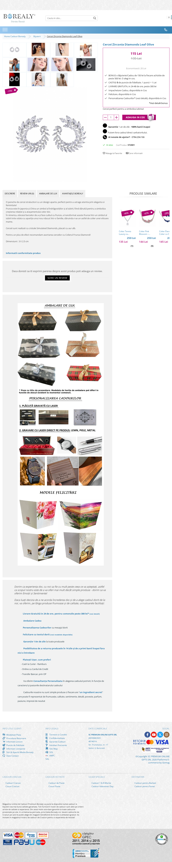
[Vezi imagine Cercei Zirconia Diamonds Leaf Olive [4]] (14, 64)
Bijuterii (37, 36)
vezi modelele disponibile (61, 634)
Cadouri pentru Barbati (145, 783)
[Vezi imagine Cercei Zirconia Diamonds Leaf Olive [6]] (62, 64)
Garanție (34, 641)
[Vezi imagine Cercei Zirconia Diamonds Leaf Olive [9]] (38, 79)
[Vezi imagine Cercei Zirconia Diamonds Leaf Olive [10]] (62, 79)
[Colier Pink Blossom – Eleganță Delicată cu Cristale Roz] (147, 218)
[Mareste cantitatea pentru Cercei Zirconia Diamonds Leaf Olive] (116, 117)
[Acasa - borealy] (19, 18)
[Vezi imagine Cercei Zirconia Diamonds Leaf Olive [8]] (14, 79)
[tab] (10, 193)
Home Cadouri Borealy (15, 36)
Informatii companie (15, 748)
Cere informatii (135, 153)
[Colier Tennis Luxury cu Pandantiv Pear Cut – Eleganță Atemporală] (127, 218)
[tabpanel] (50, 134)
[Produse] (5, 30)
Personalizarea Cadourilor (37, 627)
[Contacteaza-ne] (166, 29)
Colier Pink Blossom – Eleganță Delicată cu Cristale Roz (147, 232)
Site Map (53, 748)
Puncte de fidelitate (15, 745)
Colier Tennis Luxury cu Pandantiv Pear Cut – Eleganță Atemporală (126, 232)
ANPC (52, 755)
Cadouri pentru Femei (144, 786)
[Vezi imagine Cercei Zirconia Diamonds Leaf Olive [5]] (38, 64)
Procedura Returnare (16, 738)
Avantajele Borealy (72, 193)
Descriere (10, 193)
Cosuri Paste (54, 786)
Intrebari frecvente (58, 745)
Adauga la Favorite (113, 153)
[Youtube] (154, 735)
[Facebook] (147, 735)
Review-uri (27, 193)
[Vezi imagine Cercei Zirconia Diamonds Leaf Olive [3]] (86, 49)
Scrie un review (57, 277)
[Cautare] (95, 18)
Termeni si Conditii (58, 734)
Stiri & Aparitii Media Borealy (19, 752)
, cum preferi (37, 659)
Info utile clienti (12, 728)
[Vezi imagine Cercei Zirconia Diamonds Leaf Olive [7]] (86, 64)
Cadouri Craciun (13, 783)
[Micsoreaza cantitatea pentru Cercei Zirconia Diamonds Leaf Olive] (105, 117)
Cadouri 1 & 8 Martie (101, 783)
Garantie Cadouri (57, 741)
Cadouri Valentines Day (102, 786)
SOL (51, 752)
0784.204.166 (138, 137)
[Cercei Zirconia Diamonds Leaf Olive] (50, 134)
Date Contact (12, 755)
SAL (47, 759)
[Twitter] (160, 735)
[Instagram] (166, 735)
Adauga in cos (135, 117)
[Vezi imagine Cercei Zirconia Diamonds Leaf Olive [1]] (38, 49)
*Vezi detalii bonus (158, 103)
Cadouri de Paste (56, 783)
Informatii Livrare (14, 741)
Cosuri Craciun (12, 786)
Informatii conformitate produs (23, 253)
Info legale (52, 728)
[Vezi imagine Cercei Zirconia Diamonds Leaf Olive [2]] (62, 49)
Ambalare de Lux (48, 193)
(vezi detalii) (95, 614)
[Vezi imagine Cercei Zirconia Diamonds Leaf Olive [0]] (14, 49)
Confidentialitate (57, 738)
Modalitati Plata (13, 734)
